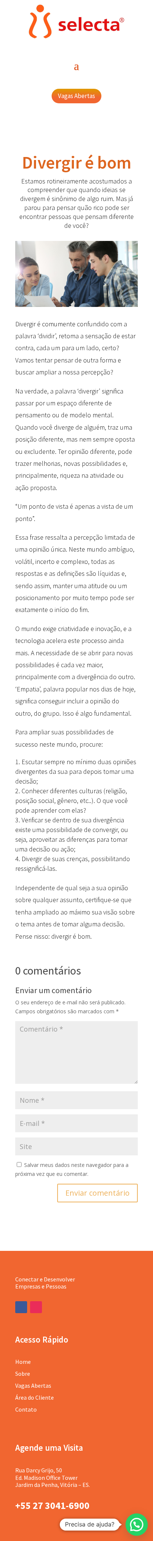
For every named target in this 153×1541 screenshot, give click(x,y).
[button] (137, 1524)
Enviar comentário (97, 1193)
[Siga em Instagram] (36, 1307)
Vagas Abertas (76, 96)
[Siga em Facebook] (21, 1307)
